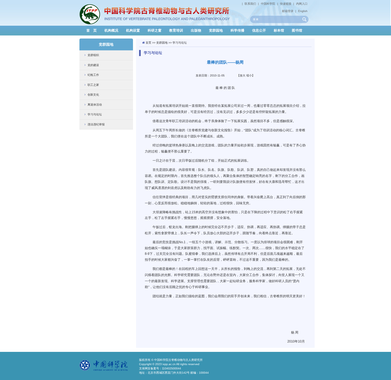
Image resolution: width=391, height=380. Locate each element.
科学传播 (237, 30)
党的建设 (93, 65)
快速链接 (285, 3)
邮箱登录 (287, 11)
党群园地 (216, 30)
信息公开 (259, 30)
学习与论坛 (95, 114)
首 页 (91, 30)
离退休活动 (95, 104)
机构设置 (133, 30)
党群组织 (93, 55)
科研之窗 (154, 30)
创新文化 (93, 94)
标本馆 (279, 30)
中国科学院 (268, 3)
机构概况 (111, 30)
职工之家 (93, 84)
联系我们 (250, 3)
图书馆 (297, 30)
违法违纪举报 (96, 124)
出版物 (196, 30)
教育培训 (176, 30)
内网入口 (302, 3)
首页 (148, 42)
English (303, 11)
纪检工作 (93, 74)
